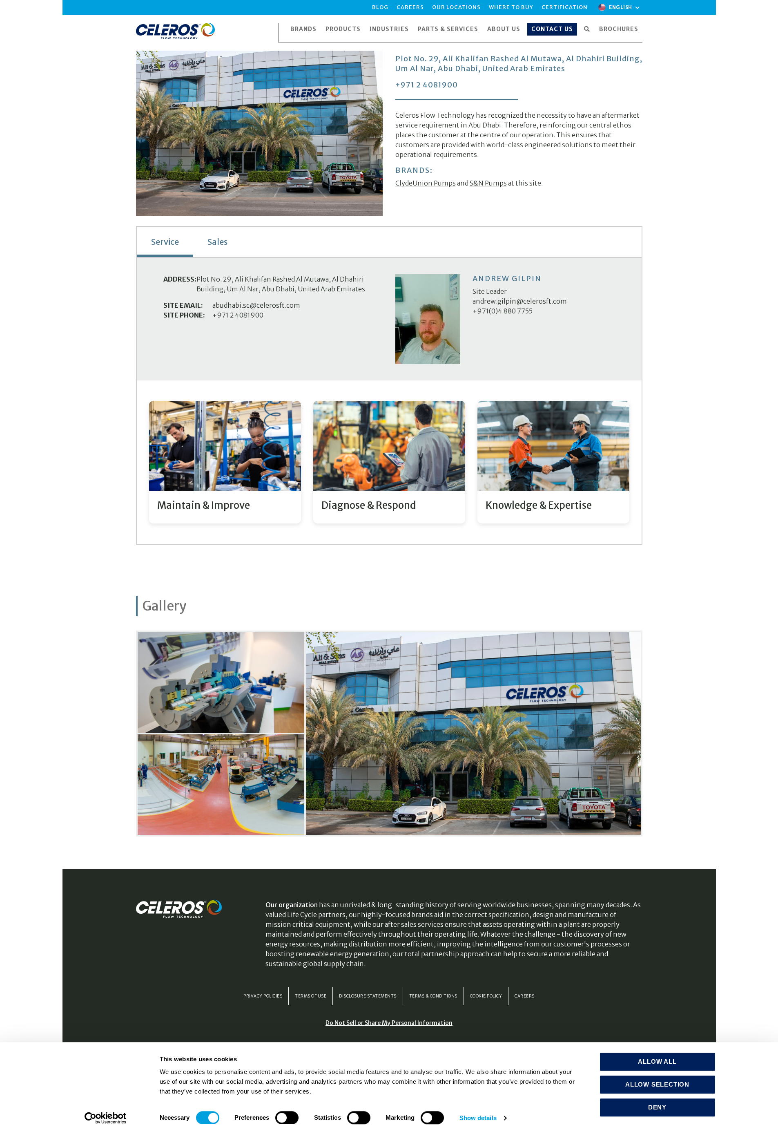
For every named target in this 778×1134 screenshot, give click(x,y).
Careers (525, 996)
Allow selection (657, 1084)
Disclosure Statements (368, 996)
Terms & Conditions (433, 996)
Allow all (657, 1061)
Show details (478, 1117)
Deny (657, 1107)
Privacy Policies (262, 996)
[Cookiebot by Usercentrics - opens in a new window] (105, 1118)
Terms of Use (310, 996)
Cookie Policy (486, 996)
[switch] (287, 1117)
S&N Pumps (488, 183)
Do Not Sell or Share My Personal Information (389, 1023)
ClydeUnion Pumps (425, 183)
